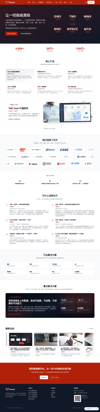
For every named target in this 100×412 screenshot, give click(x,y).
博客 (52, 394)
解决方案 (49, 2)
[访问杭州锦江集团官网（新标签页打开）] (11, 164)
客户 (61, 2)
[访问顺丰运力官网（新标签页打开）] (39, 164)
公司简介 (53, 390)
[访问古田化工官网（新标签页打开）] (33, 157)
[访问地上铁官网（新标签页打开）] (19, 157)
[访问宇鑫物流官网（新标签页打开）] (25, 164)
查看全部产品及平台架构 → (50, 128)
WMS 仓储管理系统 (32, 392)
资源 (65, 2)
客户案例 (53, 392)
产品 (33, 2)
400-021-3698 (54, 377)
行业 (56, 2)
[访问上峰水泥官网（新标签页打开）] (61, 157)
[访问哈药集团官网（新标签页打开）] (53, 164)
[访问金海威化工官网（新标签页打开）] (67, 164)
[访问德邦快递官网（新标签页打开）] (41, 150)
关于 (71, 2)
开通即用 (40, 2)
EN (86, 2)
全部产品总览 (31, 399)
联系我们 (53, 397)
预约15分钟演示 (11, 33)
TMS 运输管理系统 (32, 390)
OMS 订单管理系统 (32, 394)
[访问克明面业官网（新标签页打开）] (13, 150)
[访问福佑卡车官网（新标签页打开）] (27, 150)
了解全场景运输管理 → (26, 33)
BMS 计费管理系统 (32, 397)
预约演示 (91, 2)
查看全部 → (92, 328)
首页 (29, 2)
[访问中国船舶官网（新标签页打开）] (55, 150)
